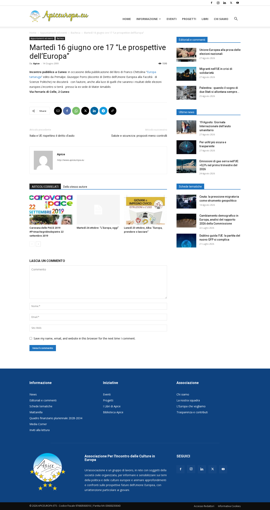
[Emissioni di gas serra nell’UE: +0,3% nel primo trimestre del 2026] (186, 166)
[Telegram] (103, 111)
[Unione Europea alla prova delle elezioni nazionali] (186, 55)
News (33, 394)
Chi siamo (221, 19)
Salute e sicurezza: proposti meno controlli (139, 135)
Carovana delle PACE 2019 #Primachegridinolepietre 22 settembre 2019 (46, 231)
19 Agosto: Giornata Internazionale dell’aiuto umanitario (215, 126)
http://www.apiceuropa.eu (70, 159)
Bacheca (75, 32)
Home (127, 19)
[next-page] (38, 244)
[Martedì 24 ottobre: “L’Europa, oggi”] (98, 210)
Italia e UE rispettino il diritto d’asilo (52, 135)
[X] (231, 3)
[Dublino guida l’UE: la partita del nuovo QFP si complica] (186, 240)
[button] (236, 19)
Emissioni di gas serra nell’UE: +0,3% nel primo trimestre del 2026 (219, 165)
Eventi (172, 19)
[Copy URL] (112, 111)
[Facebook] (211, 3)
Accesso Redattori (204, 506)
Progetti (189, 19)
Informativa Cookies (229, 506)
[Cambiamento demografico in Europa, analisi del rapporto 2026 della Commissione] (186, 221)
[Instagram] (218, 3)
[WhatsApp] (76, 111)
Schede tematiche (40, 406)
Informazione (147, 19)
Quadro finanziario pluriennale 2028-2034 (55, 418)
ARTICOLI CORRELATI (45, 186)
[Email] (58, 111)
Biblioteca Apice (113, 412)
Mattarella (35, 412)
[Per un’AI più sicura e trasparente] (186, 147)
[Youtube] (238, 3)
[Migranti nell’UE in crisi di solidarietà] (186, 74)
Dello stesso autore (75, 186)
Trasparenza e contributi (192, 412)
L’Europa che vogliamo (191, 406)
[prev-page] (31, 244)
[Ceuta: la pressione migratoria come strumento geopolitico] (186, 202)
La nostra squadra (188, 400)
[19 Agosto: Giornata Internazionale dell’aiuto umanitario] (186, 127)
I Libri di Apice (112, 406)
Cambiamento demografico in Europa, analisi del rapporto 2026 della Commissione (218, 219)
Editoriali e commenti (43, 400)
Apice (36, 63)
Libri (205, 19)
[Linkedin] (225, 3)
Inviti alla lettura (39, 430)
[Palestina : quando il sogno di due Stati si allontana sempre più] (186, 93)
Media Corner (38, 424)
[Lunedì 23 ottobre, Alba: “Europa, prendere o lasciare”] (145, 210)
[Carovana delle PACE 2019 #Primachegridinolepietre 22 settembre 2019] (51, 210)
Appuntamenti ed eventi (53, 32)
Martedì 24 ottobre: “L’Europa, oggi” (98, 227)
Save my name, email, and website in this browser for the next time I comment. (84, 338)
